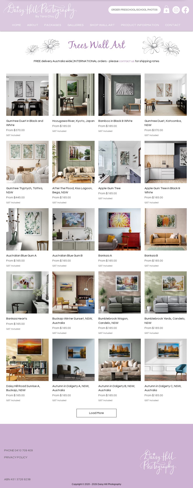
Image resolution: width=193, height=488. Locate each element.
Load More (96, 412)
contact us (126, 61)
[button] (166, 9)
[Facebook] (185, 10)
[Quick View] (27, 95)
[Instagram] (176, 10)
